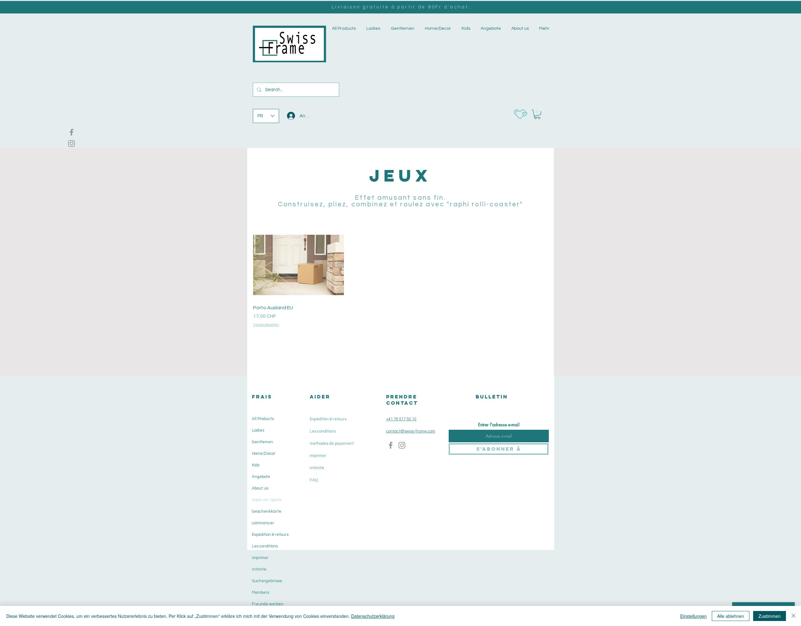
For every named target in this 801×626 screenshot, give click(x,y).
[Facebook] (71, 132)
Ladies (258, 430)
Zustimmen (769, 616)
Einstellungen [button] (693, 616)
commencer (263, 523)
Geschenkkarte (266, 511)
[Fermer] (793, 616)
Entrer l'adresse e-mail (498, 425)
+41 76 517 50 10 (401, 419)
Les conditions (265, 546)
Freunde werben (267, 604)
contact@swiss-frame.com (410, 431)
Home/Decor (263, 453)
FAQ (314, 480)
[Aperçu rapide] (298, 265)
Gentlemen (262, 442)
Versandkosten (266, 325)
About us (260, 488)
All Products (263, 419)
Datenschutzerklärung (373, 616)
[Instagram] (71, 143)
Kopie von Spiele (267, 500)
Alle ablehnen (730, 616)
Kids (255, 465)
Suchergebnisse (267, 581)
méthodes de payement (332, 443)
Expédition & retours (270, 534)
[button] (372, 28)
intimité (259, 569)
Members (260, 592)
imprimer (260, 558)
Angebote (261, 477)
